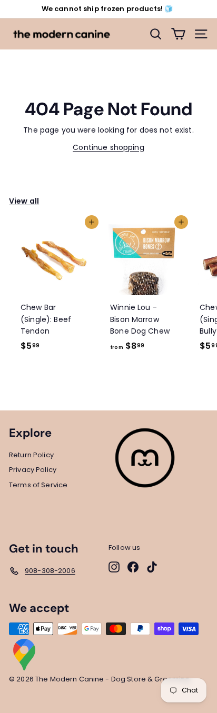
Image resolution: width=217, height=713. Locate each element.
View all (24, 201)
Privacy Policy (32, 470)
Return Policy (31, 455)
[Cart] (178, 33)
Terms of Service (38, 485)
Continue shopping (108, 147)
